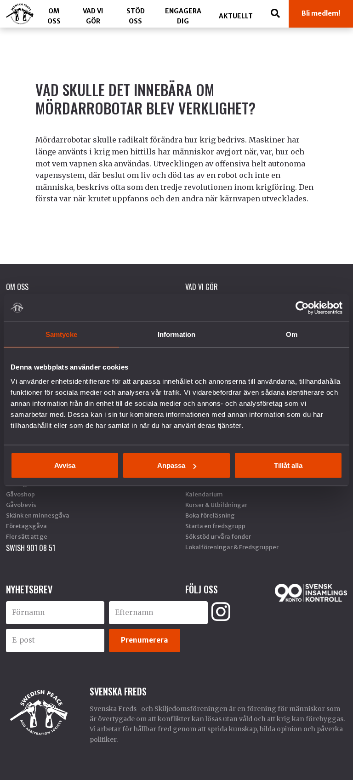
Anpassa (171, 465)
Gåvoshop (20, 494)
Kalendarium (204, 494)
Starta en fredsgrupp (215, 525)
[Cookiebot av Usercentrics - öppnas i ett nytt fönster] (302, 307)
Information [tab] (176, 334)
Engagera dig (183, 16)
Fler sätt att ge (26, 536)
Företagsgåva (26, 525)
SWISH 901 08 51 (30, 547)
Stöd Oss (135, 16)
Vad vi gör (93, 16)
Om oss (54, 16)
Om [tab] (291, 334)
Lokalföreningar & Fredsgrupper (232, 547)
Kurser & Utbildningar (216, 504)
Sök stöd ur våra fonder (218, 536)
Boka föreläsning (210, 515)
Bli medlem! (321, 13)
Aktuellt (236, 16)
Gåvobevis (21, 504)
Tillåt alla (288, 465)
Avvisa (64, 465)
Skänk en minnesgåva (37, 515)
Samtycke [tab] (61, 334)
